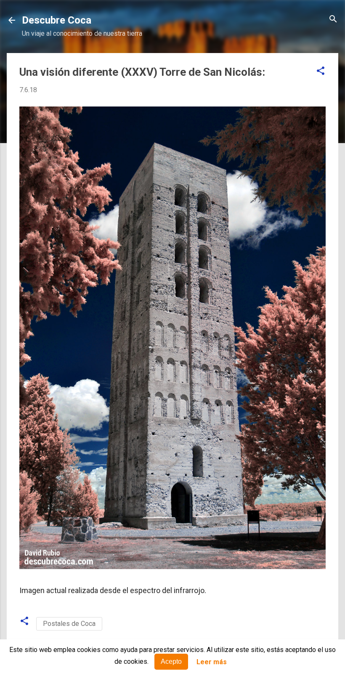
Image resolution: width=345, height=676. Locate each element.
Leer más (211, 662)
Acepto (171, 661)
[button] (321, 71)
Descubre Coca (56, 20)
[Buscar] (333, 19)
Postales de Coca (69, 624)
